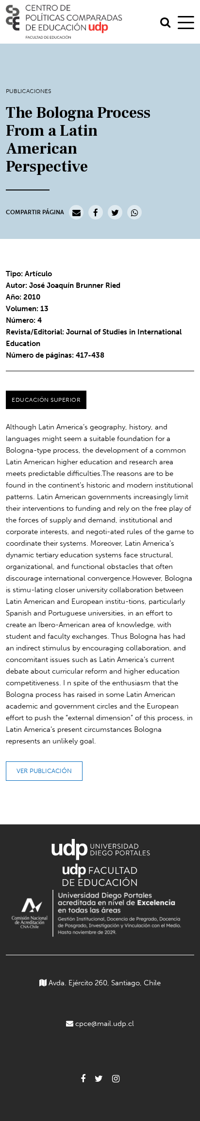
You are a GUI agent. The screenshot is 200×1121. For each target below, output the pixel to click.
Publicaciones (28, 91)
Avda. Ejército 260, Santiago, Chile (104, 983)
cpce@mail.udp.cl (104, 1023)
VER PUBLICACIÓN (44, 770)
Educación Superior (46, 399)
